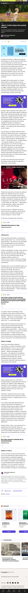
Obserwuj (19, 591)
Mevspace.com (10, 587)
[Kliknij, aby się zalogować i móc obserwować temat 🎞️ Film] (10, 491)
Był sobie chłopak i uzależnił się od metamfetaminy (12, 440)
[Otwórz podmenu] (26, 576)
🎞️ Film (7, 490)
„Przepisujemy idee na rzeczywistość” (10, 576)
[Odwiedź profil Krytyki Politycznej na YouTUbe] (15, 583)
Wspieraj (3, 591)
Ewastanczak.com (20, 587)
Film (2, 23)
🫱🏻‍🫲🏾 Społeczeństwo (17, 490)
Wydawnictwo (9, 591)
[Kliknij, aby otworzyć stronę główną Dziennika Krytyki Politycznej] (14, 591)
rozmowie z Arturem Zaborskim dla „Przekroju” (14, 414)
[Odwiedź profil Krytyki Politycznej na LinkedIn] (18, 583)
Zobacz (8, 531)
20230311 (8, 494)
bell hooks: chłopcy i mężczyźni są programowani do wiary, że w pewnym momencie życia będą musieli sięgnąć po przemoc (13, 300)
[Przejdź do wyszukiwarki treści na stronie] (21, 3)
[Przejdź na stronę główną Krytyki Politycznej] (7, 572)
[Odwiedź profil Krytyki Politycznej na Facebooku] (8, 583)
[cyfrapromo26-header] (14, 1)
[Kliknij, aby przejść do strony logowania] (26, 3)
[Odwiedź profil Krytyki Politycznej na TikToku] (13, 583)
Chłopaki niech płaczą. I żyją (10, 225)
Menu (25, 591)
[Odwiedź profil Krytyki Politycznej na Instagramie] (10, 583)
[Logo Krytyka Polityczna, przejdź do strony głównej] (8, 3)
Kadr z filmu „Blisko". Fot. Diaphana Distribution (1, 20)
